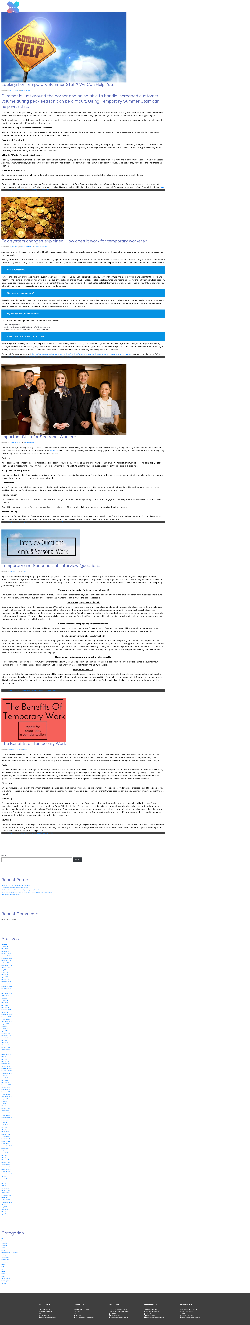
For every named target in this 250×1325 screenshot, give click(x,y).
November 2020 (6, 1071)
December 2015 (6, 1195)
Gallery (3, 1255)
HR (2, 1269)
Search (3, 855)
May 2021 (4, 1057)
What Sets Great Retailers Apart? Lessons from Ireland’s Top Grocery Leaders (26, 892)
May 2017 (4, 1155)
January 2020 (5, 1087)
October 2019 (5, 1094)
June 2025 (4, 972)
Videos (3, 1283)
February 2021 (5, 1064)
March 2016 (5, 1188)
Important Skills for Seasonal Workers (38, 437)
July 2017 (4, 1150)
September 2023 (6, 1021)
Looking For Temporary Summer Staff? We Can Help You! (57, 85)
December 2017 (6, 1139)
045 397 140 (115, 1315)
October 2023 (5, 1019)
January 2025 (5, 984)
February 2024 (6, 1010)
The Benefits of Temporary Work (33, 744)
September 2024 (6, 993)
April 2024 (4, 1005)
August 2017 (5, 1148)
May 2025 (4, 975)
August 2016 (5, 1176)
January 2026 (5, 956)
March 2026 (5, 951)
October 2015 (5, 1200)
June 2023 (4, 1028)
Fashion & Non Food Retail (9, 1253)
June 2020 (4, 1078)
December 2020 (6, 1068)
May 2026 (4, 949)
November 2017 (6, 1141)
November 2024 (6, 989)
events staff (30, 357)
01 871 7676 (45, 1315)
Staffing (34, 190)
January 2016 (5, 1193)
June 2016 (4, 1181)
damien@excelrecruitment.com (190, 1317)
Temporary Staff (18, 190)
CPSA (3, 1248)
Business (4, 1241)
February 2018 (5, 1134)
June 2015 (4, 1209)
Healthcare (5, 1260)
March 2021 (5, 1061)
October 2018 (5, 1115)
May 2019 (4, 1106)
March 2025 (5, 979)
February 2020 (6, 1085)
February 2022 (6, 1047)
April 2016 (4, 1186)
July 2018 (4, 1122)
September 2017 (6, 1146)
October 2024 (5, 991)
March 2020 (5, 1082)
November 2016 (6, 1169)
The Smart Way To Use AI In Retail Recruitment (16, 885)
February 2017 (5, 1162)
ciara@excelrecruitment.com (119, 1317)
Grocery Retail (6, 1257)
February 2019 (6, 1108)
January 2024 (5, 1012)
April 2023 (4, 1031)
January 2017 (5, 1165)
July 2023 (4, 1026)
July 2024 (4, 998)
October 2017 (5, 1143)
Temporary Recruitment (64, 357)
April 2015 (4, 1214)
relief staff (39, 357)
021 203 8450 (80, 1315)
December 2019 (6, 1089)
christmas (28, 522)
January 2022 (5, 1050)
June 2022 (4, 1038)
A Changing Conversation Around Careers (15, 888)
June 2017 (4, 1153)
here (162, 187)
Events (3, 1250)
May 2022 (4, 1040)
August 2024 (5, 996)
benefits (54, 451)
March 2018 (5, 1132)
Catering (21, 522)
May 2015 (4, 1211)
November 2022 (6, 1036)
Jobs (195, 7)
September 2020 (6, 1073)
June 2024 (4, 1000)
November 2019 (6, 1092)
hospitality (36, 522)
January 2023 (5, 1033)
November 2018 (6, 1113)
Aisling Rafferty (26, 247)
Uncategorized (13, 357)
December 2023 (6, 1014)
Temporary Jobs (43, 190)
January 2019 (5, 1111)
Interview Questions (25, 690)
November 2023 (6, 1017)
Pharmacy (4, 1274)
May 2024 (4, 1003)
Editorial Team (26, 90)
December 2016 (6, 1167)
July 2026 (4, 944)
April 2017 (4, 1157)
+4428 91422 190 (188, 1315)
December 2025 (6, 958)
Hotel (3, 1264)
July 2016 (4, 1179)
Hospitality (4, 1262)
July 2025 (4, 970)
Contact (230, 7)
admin (24, 571)
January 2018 (5, 1136)
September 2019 (6, 1096)
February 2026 (6, 953)
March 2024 (5, 1007)
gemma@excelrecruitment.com (85, 1317)
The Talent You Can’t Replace (10, 895)
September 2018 (6, 1118)
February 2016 (6, 1190)
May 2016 (4, 1183)
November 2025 (6, 960)
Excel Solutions (176, 7)
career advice (23, 833)
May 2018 (4, 1127)
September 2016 (6, 1174)
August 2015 (5, 1204)
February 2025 (6, 982)
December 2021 (6, 1052)
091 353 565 (150, 1315)
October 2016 (5, 1172)
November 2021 (6, 1054)
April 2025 (4, 977)
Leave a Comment (41, 247)
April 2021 (4, 1059)
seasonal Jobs (46, 522)
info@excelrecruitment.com (48, 1317)
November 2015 (6, 1197)
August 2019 (5, 1099)
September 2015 (6, 1202)
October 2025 (5, 963)
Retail (3, 1276)
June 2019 (4, 1104)
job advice (32, 833)
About (136, 7)
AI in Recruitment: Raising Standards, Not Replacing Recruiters (21, 890)
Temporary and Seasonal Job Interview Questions (50, 566)
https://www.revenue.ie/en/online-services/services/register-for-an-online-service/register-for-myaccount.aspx (81, 354)
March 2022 (5, 1045)
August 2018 (5, 1120)
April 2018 (4, 1129)
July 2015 (4, 1207)
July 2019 (4, 1101)
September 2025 (6, 965)
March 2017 (5, 1160)
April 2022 (4, 1043)
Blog (10, 190)
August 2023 (5, 1024)
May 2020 (4, 1080)
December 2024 (6, 986)
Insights (211, 7)
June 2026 (4, 946)
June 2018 (4, 1125)
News (3, 1271)
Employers (154, 7)
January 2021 (5, 1066)
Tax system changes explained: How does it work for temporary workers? (74, 241)
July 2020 (4, 1075)
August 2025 (5, 967)
